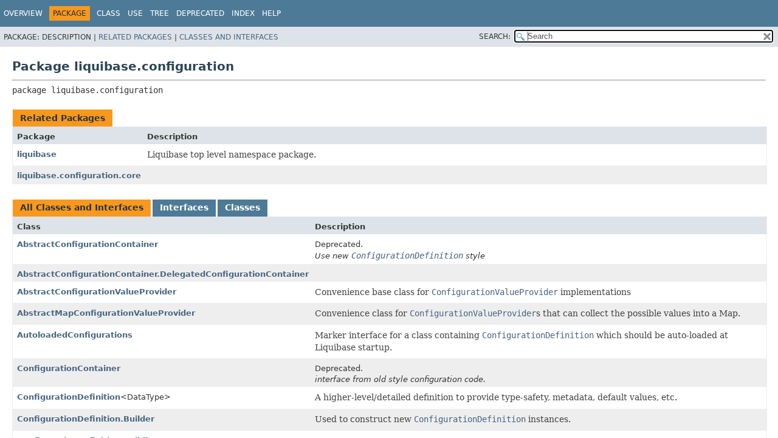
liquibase (37, 154)
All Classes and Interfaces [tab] (81, 207)
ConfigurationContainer (68, 368)
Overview (23, 13)
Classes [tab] (242, 207)
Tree (159, 13)
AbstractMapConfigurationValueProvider (106, 313)
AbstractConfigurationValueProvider (96, 291)
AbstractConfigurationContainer (87, 244)
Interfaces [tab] (184, 207)
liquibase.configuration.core (79, 175)
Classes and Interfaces (228, 37)
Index (243, 13)
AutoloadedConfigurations (75, 334)
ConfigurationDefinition (68, 396)
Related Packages (135, 37)
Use (135, 13)
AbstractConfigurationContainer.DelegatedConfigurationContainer (163, 274)
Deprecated (200, 13)
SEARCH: (495, 36)
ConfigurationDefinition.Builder (85, 418)
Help (271, 13)
